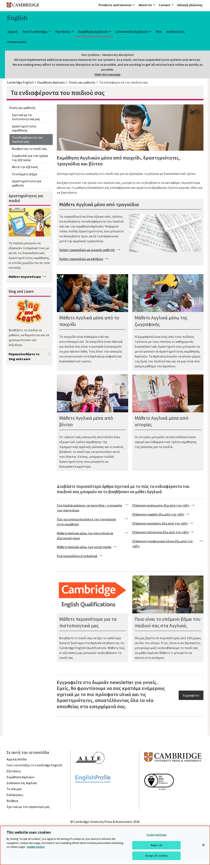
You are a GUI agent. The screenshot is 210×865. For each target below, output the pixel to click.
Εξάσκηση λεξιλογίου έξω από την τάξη (160, 532)
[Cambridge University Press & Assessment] (173, 770)
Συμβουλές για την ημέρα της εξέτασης (30, 158)
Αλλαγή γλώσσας (190, 5)
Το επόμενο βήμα (24, 174)
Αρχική (12, 31)
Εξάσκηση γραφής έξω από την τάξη (158, 514)
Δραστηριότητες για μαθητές (26, 183)
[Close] (203, 844)
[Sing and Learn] (28, 312)
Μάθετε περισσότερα (25, 277)
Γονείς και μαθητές (22, 108)
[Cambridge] (23, 6)
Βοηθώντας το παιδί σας (29, 149)
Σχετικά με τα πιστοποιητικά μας (26, 117)
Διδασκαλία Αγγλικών (132, 31)
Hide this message (107, 74)
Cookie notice (36, 847)
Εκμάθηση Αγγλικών (93, 31)
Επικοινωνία (16, 42)
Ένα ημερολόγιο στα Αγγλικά (77, 556)
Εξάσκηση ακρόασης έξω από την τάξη (160, 523)
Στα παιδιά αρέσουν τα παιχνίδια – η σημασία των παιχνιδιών (89, 507)
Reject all (156, 845)
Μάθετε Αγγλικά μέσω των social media (84, 547)
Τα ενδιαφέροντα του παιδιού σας (27, 139)
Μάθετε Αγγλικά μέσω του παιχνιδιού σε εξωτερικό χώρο (85, 535)
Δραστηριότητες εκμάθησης (24, 128)
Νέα (159, 31)
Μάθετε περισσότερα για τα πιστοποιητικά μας (88, 622)
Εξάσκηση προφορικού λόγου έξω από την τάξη (162, 543)
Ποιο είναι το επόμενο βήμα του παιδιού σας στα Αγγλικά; (167, 622)
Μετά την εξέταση (25, 167)
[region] (105, 845)
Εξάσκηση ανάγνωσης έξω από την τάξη (160, 505)
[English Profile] (93, 790)
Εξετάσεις (63, 31)
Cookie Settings (156, 835)
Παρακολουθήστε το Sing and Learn (24, 356)
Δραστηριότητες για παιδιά (26, 198)
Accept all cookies (156, 855)
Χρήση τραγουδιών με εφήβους (81, 259)
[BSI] (159, 797)
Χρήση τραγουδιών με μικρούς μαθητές (87, 250)
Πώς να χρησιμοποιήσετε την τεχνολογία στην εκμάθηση (86, 521)
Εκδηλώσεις (176, 31)
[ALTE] (90, 771)
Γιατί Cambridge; (35, 31)
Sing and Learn (21, 291)
